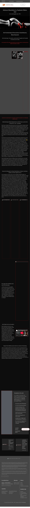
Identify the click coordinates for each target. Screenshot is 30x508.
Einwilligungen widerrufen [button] (23, 497)
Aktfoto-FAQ (24, 450)
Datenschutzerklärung (23, 492)
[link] (21, 290)
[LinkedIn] (26, 1)
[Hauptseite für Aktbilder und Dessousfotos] (5, 444)
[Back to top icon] (26, 506)
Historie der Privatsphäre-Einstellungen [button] (23, 496)
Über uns (21, 483)
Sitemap (21, 482)
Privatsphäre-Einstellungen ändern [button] (23, 494)
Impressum (21, 491)
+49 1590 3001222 (7, 482)
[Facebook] (25, 1)
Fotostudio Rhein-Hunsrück (13, 491)
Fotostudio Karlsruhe (5, 491)
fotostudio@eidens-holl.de (8, 483)
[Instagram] (24, 1)
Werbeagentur (24, 502)
